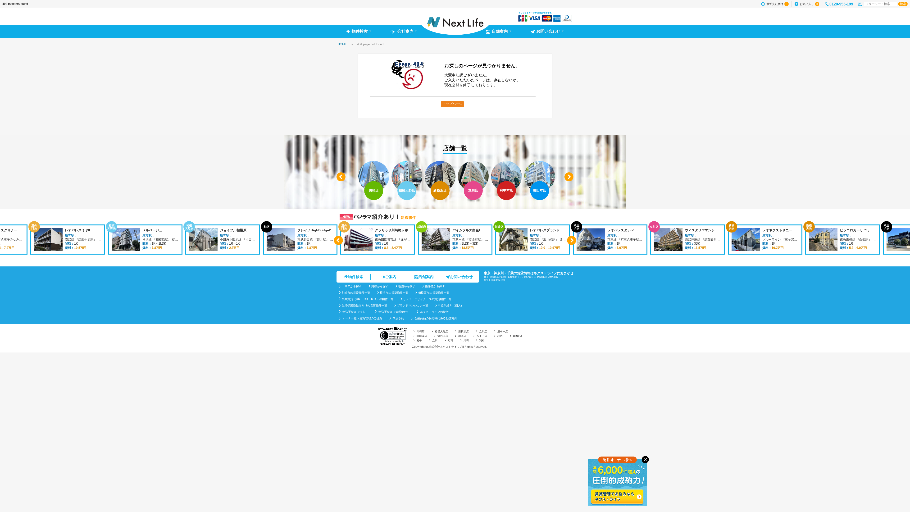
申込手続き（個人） (451, 305)
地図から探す (406, 286)
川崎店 (420, 331)
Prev (341, 176)
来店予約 (398, 318)
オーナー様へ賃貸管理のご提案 (362, 318)
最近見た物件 (776, 4)
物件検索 (355, 277)
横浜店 (462, 335)
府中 (419, 340)
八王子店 (482, 335)
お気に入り (809, 4)
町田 (450, 340)
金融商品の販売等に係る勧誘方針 (435, 318)
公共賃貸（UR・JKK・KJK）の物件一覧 (367, 299)
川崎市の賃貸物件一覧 (356, 292)
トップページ (452, 104)
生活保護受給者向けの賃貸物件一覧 (364, 305)
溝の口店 (442, 335)
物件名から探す (435, 286)
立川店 (483, 331)
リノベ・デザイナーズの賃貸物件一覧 (427, 299)
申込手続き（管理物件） (394, 312)
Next (568, 176)
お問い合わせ (461, 277)
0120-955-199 (841, 4)
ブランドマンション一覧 (412, 305)
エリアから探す (352, 286)
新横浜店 (463, 331)
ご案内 (390, 277)
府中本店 (502, 331)
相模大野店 (441, 331)
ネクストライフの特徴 (434, 312)
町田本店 (422, 335)
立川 (434, 340)
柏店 (500, 335)
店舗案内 (426, 277)
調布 (481, 340)
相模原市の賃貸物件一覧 (433, 292)
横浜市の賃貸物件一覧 (394, 292)
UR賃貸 (517, 335)
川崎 (466, 340)
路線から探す (379, 286)
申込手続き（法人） (355, 312)
